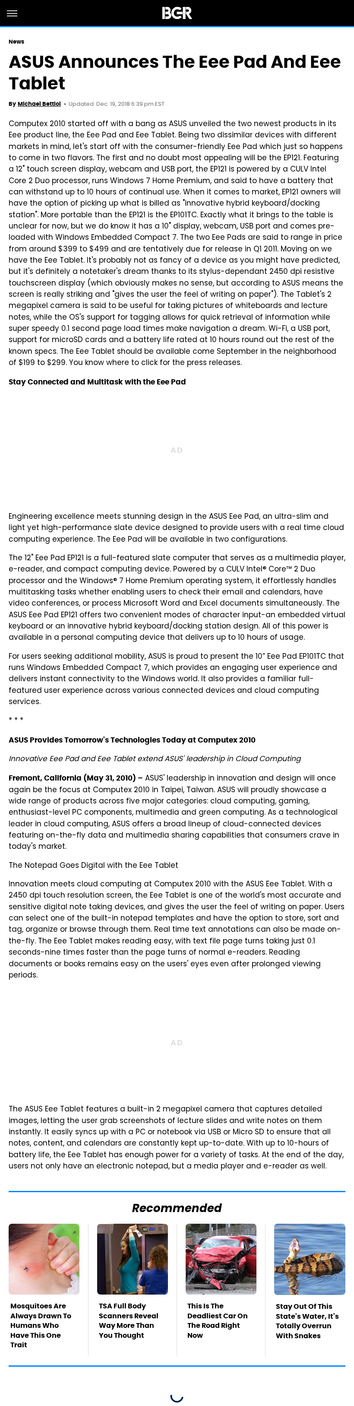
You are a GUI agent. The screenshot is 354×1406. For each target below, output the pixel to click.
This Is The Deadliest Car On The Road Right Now (217, 1320)
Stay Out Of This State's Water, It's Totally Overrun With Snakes (307, 1321)
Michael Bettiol (39, 104)
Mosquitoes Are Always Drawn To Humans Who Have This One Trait (40, 1325)
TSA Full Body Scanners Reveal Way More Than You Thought (128, 1320)
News (16, 41)
